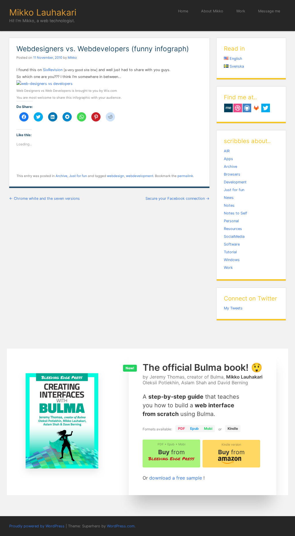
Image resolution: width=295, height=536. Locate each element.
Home (183, 11)
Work (240, 11)
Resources (233, 229)
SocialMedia (234, 236)
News (229, 197)
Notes (229, 205)
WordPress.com (121, 526)
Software (232, 244)
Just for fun (78, 176)
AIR (227, 151)
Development (235, 182)
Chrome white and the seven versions (44, 198)
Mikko (72, 58)
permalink (185, 176)
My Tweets (233, 308)
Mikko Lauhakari (42, 12)
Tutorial (230, 252)
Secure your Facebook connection (177, 198)
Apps (228, 159)
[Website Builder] (44, 83)
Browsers (232, 174)
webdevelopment (139, 176)
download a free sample (176, 478)
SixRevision (53, 70)
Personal (231, 221)
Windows (232, 260)
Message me (269, 11)
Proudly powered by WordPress (37, 526)
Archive (61, 176)
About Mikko (212, 11)
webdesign (115, 176)
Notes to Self (235, 213)
